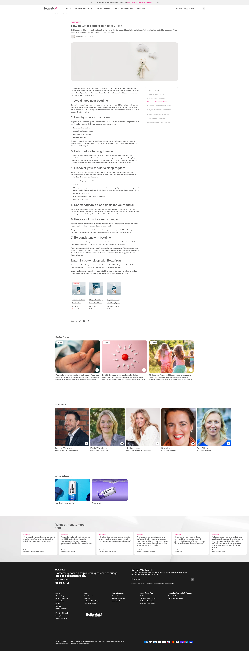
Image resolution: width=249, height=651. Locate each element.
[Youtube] (56, 583)
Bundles (57, 603)
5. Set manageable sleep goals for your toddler (159, 110)
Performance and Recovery (148, 598)
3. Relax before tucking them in (157, 102)
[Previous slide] (91, 2)
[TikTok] (68, 583)
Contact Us (115, 596)
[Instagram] (60, 583)
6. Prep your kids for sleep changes (158, 114)
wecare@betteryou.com (61, 643)
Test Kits (58, 606)
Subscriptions (59, 601)
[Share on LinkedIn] (88, 321)
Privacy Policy (59, 616)
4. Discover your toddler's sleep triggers (159, 105)
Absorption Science (89, 596)
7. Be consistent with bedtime (156, 118)
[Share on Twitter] (79, 321)
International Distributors (175, 598)
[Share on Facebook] (84, 321)
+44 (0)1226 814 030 (60, 641)
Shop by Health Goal (61, 598)
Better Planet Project (90, 603)
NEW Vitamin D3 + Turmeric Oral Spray (139, 2)
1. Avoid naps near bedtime (155, 94)
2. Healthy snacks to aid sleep (156, 98)
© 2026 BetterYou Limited (62, 579)
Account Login (116, 601)
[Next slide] (158, 2)
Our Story (142, 596)
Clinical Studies (172, 596)
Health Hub (57, 13)
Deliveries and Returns (118, 598)
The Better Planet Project (147, 601)
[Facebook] (64, 583)
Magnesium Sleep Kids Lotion (94, 190)
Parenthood (66, 13)
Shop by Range (60, 596)
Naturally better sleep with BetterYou (158, 122)
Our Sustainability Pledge (91, 601)
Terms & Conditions (61, 618)
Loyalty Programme (61, 608)
